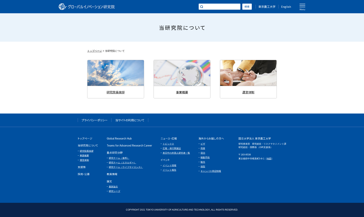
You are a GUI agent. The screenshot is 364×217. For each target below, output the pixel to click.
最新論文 (113, 186)
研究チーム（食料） (119, 158)
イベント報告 (169, 170)
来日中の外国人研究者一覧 (176, 153)
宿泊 (203, 153)
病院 (203, 166)
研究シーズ (114, 191)
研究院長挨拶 (115, 73)
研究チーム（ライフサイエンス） (126, 167)
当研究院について (88, 145)
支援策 (82, 167)
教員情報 (112, 174)
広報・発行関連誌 (172, 148)
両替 (203, 148)
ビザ (203, 144)
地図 (269, 158)
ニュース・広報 (169, 138)
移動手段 (205, 157)
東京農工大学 (266, 7)
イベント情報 (169, 165)
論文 (109, 181)
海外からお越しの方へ (211, 138)
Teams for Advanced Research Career (129, 145)
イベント (165, 160)
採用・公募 (84, 174)
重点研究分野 (115, 152)
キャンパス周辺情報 (211, 171)
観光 (203, 162)
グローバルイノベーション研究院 (87, 6)
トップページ (94, 50)
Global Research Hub (119, 138)
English (286, 7)
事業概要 (182, 73)
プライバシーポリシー (95, 120)
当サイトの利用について (129, 120)
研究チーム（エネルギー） (122, 162)
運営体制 (248, 73)
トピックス (168, 144)
